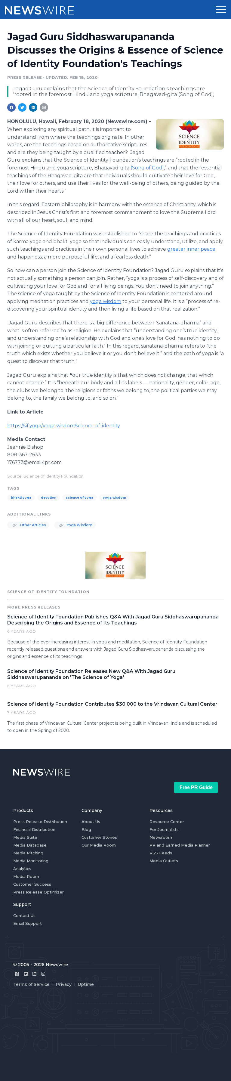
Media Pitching (28, 852)
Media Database (30, 845)
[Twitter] (26, 973)
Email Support (27, 923)
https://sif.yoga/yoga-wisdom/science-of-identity (63, 426)
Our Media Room (99, 845)
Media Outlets (163, 860)
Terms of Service (31, 984)
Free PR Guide (196, 787)
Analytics (22, 868)
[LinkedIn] (34, 973)
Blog (86, 829)
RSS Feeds (160, 852)
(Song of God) (147, 168)
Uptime (86, 984)
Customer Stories (99, 837)
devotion (48, 498)
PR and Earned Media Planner (179, 845)
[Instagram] (43, 973)
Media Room (26, 876)
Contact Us (24, 915)
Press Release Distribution (40, 821)
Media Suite (25, 837)
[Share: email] (44, 107)
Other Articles (32, 525)
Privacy (64, 984)
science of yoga (79, 498)
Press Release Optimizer (38, 892)
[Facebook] (17, 973)
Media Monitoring (30, 860)
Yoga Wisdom (79, 525)
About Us (91, 821)
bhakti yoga (21, 498)
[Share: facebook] (11, 107)
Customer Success (32, 884)
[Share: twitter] (22, 107)
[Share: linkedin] (33, 107)
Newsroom (160, 837)
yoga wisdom (105, 301)
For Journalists (164, 829)
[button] (221, 10)
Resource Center (166, 821)
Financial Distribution (34, 829)
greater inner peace (191, 249)
